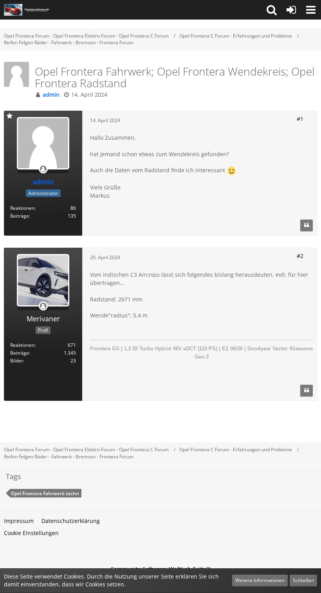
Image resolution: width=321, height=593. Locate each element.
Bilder (16, 360)
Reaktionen (22, 208)
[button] (272, 10)
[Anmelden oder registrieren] (291, 10)
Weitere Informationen (260, 580)
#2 (300, 256)
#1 (300, 119)
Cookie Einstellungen (31, 533)
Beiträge (19, 216)
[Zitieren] (306, 225)
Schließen (303, 580)
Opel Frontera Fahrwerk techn (45, 493)
